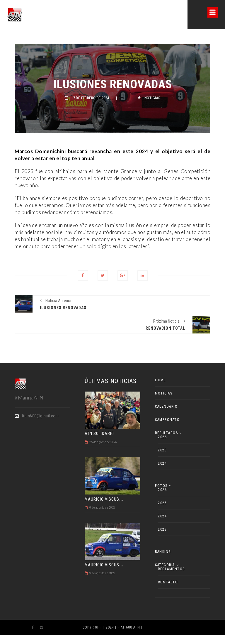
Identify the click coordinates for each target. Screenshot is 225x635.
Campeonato (167, 420)
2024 (162, 463)
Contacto (168, 582)
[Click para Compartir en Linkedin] (142, 275)
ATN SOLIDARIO (99, 433)
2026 (162, 437)
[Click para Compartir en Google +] (122, 275)
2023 (162, 529)
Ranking (163, 552)
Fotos (161, 486)
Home (160, 380)
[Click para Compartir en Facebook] (83, 275)
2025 (162, 450)
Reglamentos (171, 569)
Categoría (165, 565)
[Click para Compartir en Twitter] (103, 275)
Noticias (152, 98)
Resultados (166, 433)
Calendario (166, 406)
